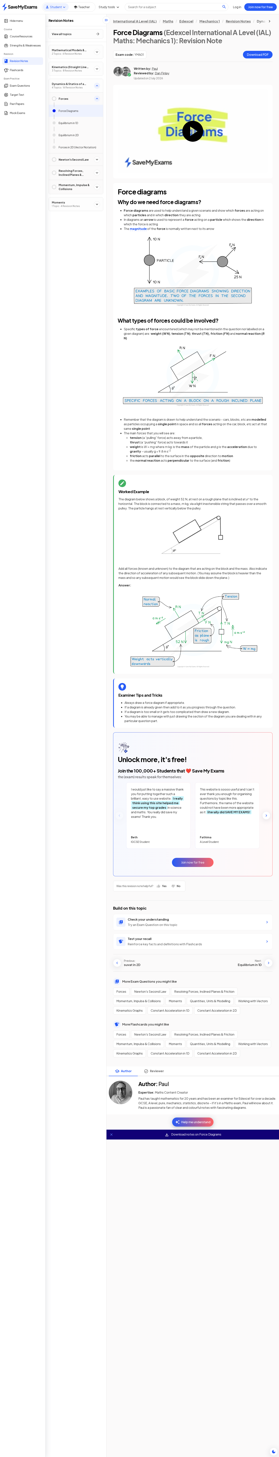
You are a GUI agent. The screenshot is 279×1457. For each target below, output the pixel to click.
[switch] (273, 1451)
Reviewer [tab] (157, 1071)
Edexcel (186, 21)
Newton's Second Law (150, 991)
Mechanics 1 (209, 21)
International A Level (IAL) (135, 21)
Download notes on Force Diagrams (196, 1134)
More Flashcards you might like (145, 1024)
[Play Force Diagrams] (193, 131)
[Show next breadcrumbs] (269, 21)
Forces (121, 991)
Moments (175, 1001)
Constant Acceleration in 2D (217, 1010)
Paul (155, 69)
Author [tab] (126, 1071)
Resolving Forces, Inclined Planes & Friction (204, 991)
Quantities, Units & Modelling (210, 1001)
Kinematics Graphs (129, 1010)
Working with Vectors (253, 1001)
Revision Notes (238, 21)
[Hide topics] (106, 20)
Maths (168, 21)
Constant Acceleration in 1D (170, 1010)
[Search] (224, 7)
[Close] (111, 1135)
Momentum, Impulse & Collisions (138, 1001)
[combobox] (176, 7)
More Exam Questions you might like (149, 981)
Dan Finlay (162, 73)
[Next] (266, 815)
